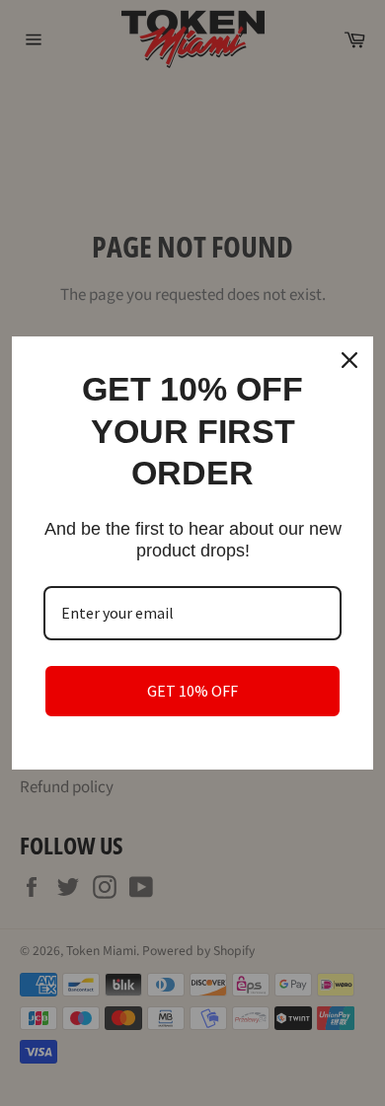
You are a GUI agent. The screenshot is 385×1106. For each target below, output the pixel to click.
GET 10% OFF (192, 690)
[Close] (349, 360)
